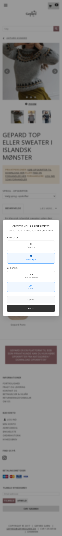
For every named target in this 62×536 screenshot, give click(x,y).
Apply (31, 308)
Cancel (31, 299)
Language (12, 237)
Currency (12, 268)
